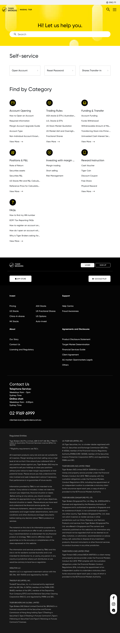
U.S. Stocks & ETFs (54, 121)
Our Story (14, 339)
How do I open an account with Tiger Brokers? (25, 230)
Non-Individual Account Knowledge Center (25, 136)
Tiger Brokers (19, 9)
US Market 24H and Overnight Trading (60, 131)
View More (14, 141)
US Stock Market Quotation (59, 126)
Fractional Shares (54, 136)
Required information (20, 121)
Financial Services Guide (73, 349)
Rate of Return (16, 165)
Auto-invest (41, 321)
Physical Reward (89, 186)
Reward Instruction (92, 160)
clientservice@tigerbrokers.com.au (25, 420)
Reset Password (55, 70)
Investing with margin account (60, 160)
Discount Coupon (89, 176)
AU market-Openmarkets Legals (77, 360)
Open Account (20, 70)
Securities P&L (16, 176)
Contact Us (15, 344)
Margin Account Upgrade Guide (25, 126)
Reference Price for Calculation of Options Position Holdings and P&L (25, 186)
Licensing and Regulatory (22, 349)
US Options (41, 316)
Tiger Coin (86, 170)
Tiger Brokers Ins (113, 604)
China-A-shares (17, 316)
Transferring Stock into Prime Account (95, 131)
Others (65, 365)
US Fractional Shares (45, 311)
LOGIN (87, 265)
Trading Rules (54, 110)
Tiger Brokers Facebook (113, 597)
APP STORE (21, 279)
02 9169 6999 (22, 413)
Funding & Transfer (92, 110)
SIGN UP (103, 265)
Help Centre (67, 306)
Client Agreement (70, 354)
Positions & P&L (19, 160)
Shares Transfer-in (91, 70)
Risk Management (54, 176)
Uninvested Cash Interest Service (95, 136)
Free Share (86, 181)
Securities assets (17, 170)
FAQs (13, 210)
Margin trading (53, 165)
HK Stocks (14, 321)
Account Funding (89, 116)
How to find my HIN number (22, 215)
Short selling (52, 170)
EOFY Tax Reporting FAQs (22, 220)
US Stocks (14, 311)
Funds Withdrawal (90, 121)
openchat (113, 610)
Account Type (16, 131)
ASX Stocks (41, 306)
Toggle (115, 9)
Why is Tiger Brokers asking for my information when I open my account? (25, 235)
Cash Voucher (88, 165)
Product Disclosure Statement (76, 339)
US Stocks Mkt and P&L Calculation (25, 181)
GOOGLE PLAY (101, 279)
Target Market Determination (76, 344)
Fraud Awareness (70, 311)
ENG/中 (112, 2)
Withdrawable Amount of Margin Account (95, 126)
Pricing (13, 306)
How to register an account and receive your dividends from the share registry (25, 225)
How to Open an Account (22, 116)
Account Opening (20, 110)
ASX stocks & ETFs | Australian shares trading (60, 116)
